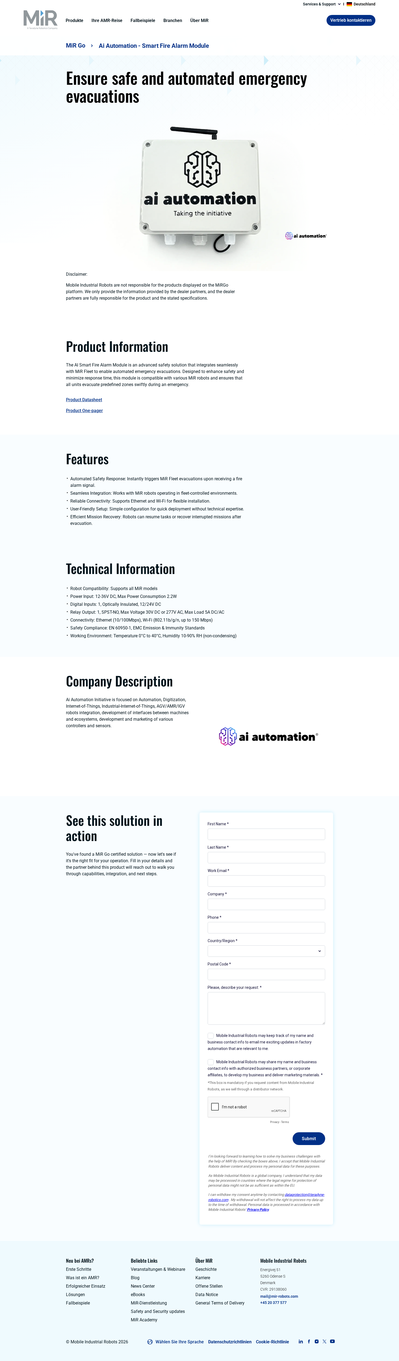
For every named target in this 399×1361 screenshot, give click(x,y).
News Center (143, 1286)
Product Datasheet (84, 399)
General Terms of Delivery (220, 1303)
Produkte (74, 20)
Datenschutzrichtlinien (230, 1341)
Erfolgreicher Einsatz (85, 1286)
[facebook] (308, 1341)
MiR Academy (144, 1319)
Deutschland (364, 4)
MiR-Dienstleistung (149, 1303)
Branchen (172, 20)
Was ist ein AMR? (82, 1277)
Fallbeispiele (143, 20)
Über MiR (199, 20)
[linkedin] (300, 1341)
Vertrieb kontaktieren (351, 20)
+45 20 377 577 (273, 1302)
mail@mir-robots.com (279, 1296)
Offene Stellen (209, 1286)
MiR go (75, 45)
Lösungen (75, 1294)
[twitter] (324, 1341)
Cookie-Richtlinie (272, 1341)
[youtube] (332, 1341)
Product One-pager (84, 410)
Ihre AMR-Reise (106, 20)
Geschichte (206, 1269)
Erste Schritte (78, 1269)
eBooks (138, 1294)
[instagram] (316, 1341)
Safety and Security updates (158, 1311)
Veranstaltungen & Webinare (158, 1269)
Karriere (202, 1277)
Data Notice (206, 1294)
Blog (135, 1277)
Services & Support (319, 4)
